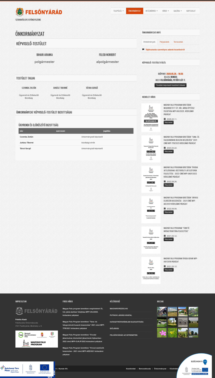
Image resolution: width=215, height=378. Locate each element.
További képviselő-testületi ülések (170, 85)
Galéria (177, 10)
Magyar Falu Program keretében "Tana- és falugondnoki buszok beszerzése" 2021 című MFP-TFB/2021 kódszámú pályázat (181, 139)
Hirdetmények (149, 41)
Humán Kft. (63, 368)
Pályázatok (164, 41)
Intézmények (151, 10)
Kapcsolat (191, 10)
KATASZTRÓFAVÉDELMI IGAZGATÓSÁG (127, 322)
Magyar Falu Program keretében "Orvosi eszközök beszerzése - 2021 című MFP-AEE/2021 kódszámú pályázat (181, 200)
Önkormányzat (134, 10)
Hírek (164, 10)
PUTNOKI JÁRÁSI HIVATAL (121, 315)
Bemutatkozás (145, 368)
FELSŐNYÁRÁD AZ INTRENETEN (123, 335)
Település (117, 10)
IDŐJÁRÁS (114, 328)
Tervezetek (178, 41)
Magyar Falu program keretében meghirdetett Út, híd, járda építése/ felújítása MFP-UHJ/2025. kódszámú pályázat (83, 311)
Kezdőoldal (131, 368)
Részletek (169, 122)
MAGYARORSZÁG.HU (119, 308)
